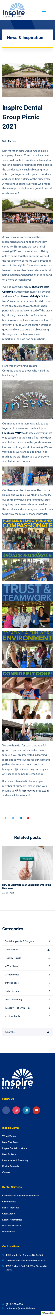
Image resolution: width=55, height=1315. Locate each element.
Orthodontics (27, 974)
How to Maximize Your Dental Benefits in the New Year (26, 886)
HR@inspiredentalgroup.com (32, 790)
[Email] (28, 818)
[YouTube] (36, 1110)
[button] (41, 871)
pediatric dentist (27, 991)
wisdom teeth (27, 1016)
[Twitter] (13, 818)
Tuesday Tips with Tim (27, 1008)
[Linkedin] (21, 818)
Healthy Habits (27, 958)
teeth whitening (27, 999)
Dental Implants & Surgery (27, 941)
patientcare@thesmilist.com (20, 1308)
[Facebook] (5, 818)
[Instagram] (16, 1110)
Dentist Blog (27, 949)
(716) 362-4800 (14, 1304)
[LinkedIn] (26, 1110)
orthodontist (27, 983)
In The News (11, 141)
